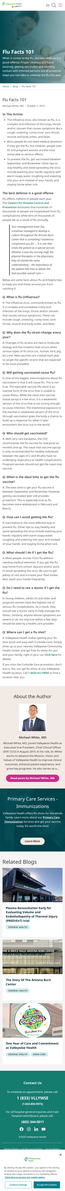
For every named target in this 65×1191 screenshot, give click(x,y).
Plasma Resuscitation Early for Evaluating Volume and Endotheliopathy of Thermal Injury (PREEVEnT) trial (32, 914)
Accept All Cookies (47, 1184)
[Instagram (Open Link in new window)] (29, 1129)
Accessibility (52, 1148)
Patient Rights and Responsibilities (24, 1148)
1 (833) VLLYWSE (38, 673)
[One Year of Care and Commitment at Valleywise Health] (32, 1020)
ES (48, 5)
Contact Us (33, 1083)
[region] (32, 1170)
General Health (17, 927)
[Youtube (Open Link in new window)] (44, 1129)
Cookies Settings (18, 1184)
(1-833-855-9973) (32, 1104)
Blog (15, 86)
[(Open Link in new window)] (36, 1129)
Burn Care (39, 1054)
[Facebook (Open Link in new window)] (22, 1129)
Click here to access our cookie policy (25, 1177)
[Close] (60, 1155)
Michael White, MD (13, 105)
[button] (54, 5)
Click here (50, 655)
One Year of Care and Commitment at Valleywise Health (32, 1045)
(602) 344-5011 (32, 1122)
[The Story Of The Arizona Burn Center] (32, 957)
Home (5, 86)
